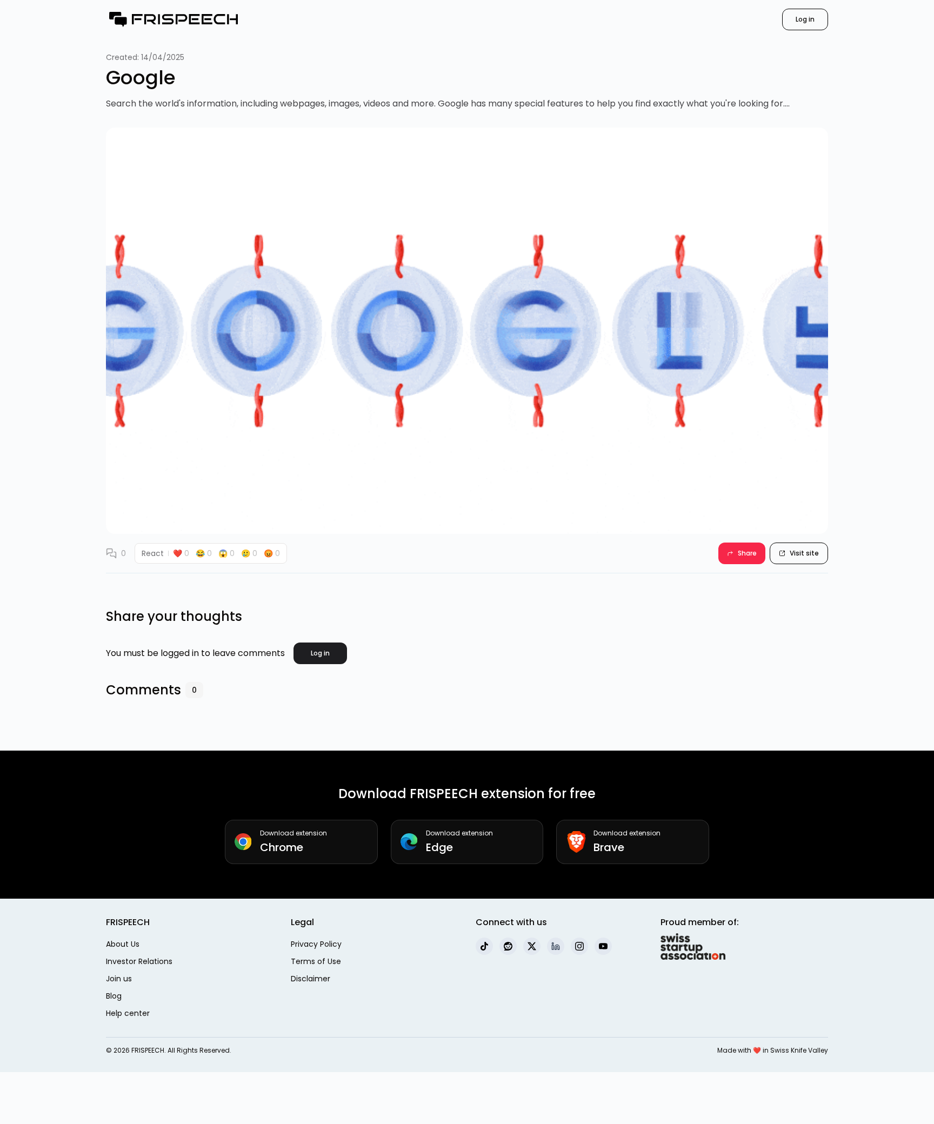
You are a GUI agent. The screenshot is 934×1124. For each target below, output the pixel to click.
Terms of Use (316, 961)
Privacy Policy (316, 944)
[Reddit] (508, 946)
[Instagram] (579, 946)
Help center (128, 1013)
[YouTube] (603, 946)
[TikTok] (484, 946)
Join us (119, 978)
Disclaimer (310, 978)
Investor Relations (139, 961)
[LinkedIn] (555, 946)
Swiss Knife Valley (799, 1050)
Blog (114, 996)
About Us (122, 944)
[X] (532, 946)
